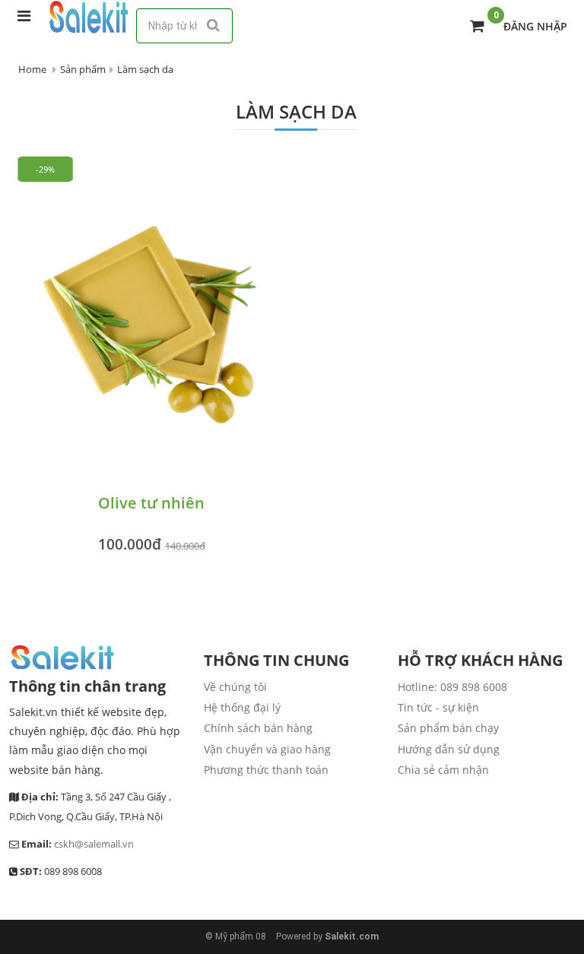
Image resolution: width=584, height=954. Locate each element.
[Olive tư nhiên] (152, 320)
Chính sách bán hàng (258, 728)
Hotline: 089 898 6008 (452, 687)
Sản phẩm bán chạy (448, 728)
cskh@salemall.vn (94, 844)
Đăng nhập (535, 26)
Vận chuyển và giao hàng (267, 749)
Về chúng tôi (235, 687)
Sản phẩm (83, 69)
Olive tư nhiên (151, 503)
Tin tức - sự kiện (438, 707)
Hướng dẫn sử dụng (449, 749)
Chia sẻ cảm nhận (443, 769)
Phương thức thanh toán (266, 769)
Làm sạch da (145, 69)
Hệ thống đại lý (242, 707)
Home (32, 69)
